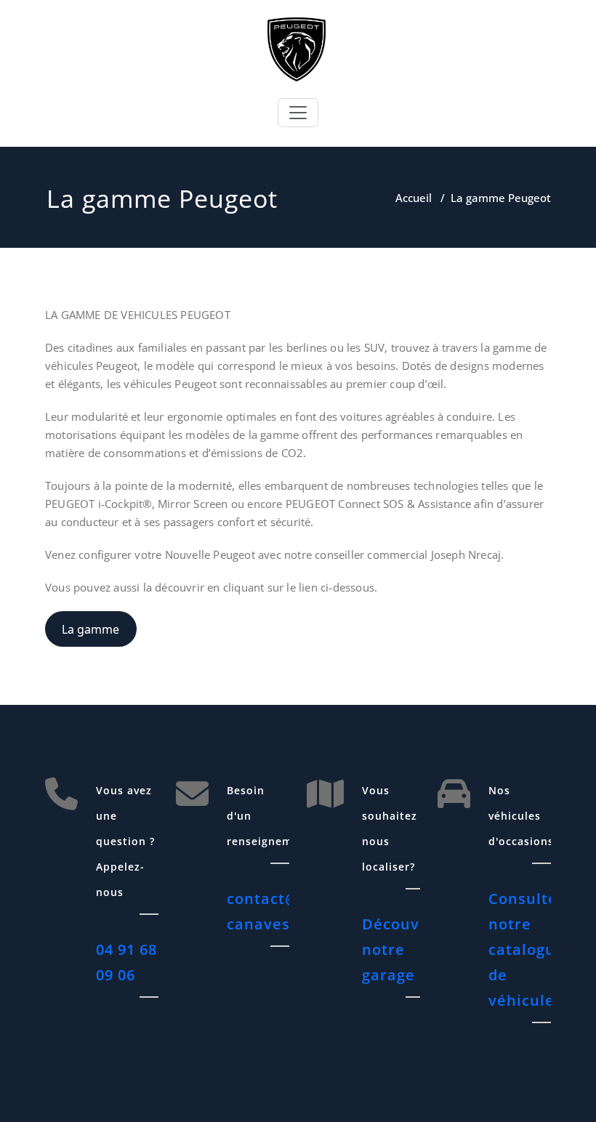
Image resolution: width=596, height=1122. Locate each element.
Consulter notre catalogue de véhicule (526, 949)
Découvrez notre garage (403, 949)
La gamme (90, 629)
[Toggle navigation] (298, 112)
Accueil (413, 197)
